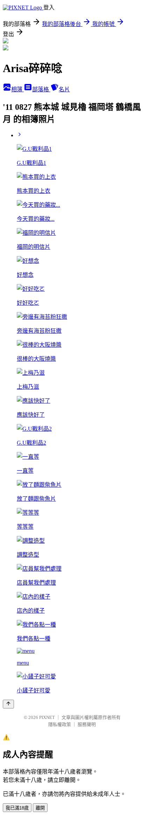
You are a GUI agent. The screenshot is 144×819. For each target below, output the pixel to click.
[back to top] (8, 704)
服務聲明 (87, 724)
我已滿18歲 (17, 808)
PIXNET (47, 717)
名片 (64, 89)
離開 (40, 808)
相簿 (17, 89)
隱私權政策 (59, 724)
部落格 (41, 89)
